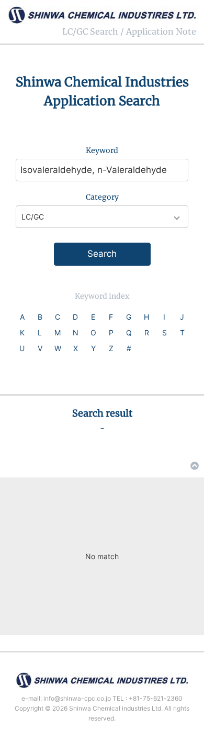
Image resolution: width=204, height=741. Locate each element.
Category (102, 197)
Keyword (102, 150)
